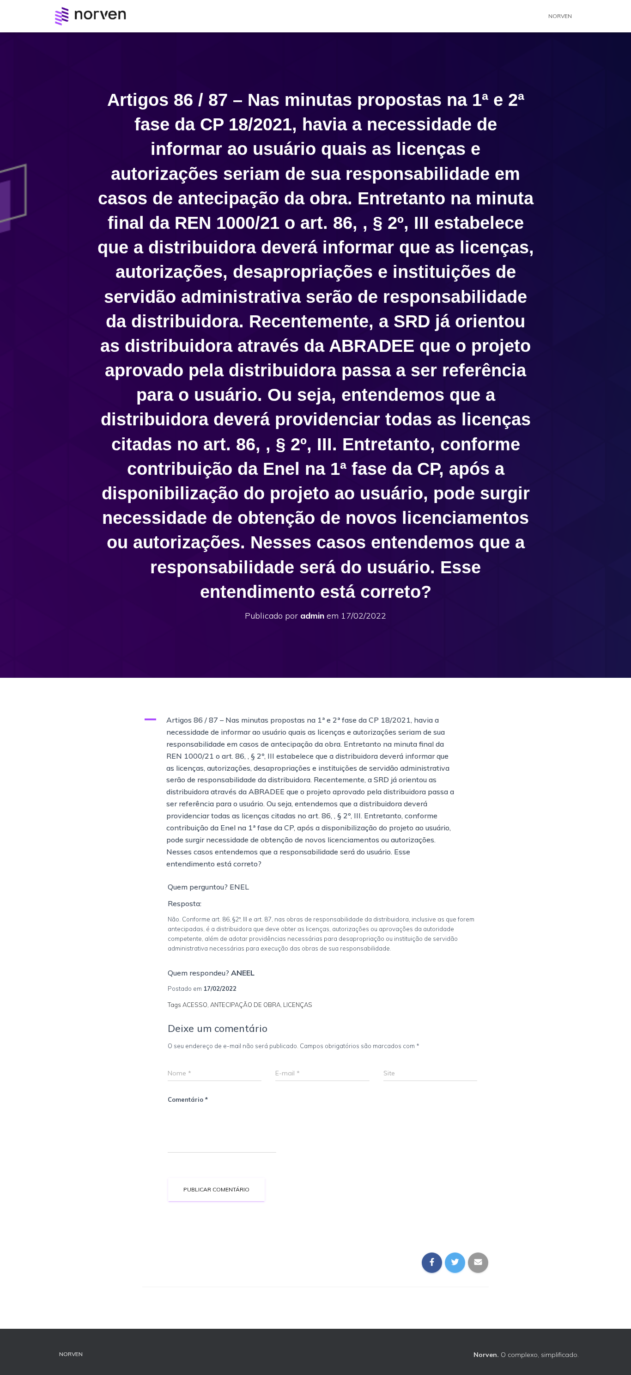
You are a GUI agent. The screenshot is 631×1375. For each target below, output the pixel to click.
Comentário (188, 1099)
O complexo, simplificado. (526, 1354)
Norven (560, 15)
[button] (315, 792)
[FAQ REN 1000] (90, 16)
